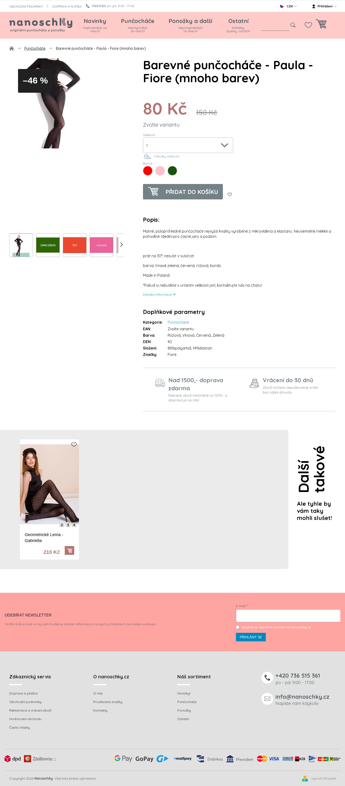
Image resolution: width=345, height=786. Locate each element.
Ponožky (184, 710)
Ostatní (183, 719)
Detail (71, 550)
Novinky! (183, 693)
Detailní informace (157, 294)
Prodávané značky (107, 702)
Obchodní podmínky (25, 702)
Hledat (293, 25)
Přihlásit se (251, 637)
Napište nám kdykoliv (302, 699)
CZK (290, 6)
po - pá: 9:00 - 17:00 (298, 678)
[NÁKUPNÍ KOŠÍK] (321, 25)
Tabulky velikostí (166, 156)
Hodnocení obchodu (25, 719)
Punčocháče (178, 322)
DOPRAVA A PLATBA (66, 6)
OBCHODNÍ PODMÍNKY (26, 6)
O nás (98, 693)
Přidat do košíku (192, 191)
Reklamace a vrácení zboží (30, 710)
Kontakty (100, 710)
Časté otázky (19, 727)
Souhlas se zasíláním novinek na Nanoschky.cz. (276, 627)
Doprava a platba (23, 693)
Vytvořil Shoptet (323, 778)
